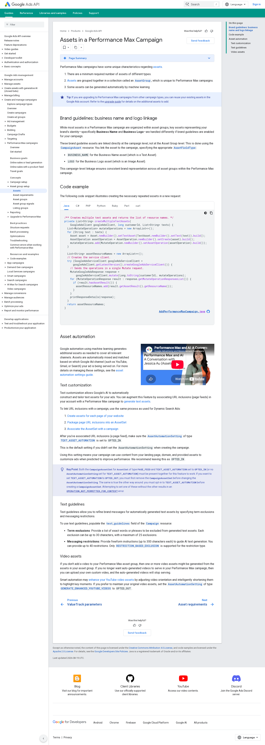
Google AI (181, 722)
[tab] (66, 205)
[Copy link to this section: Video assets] (85, 556)
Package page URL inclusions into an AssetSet (96, 422)
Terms (56, 737)
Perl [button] (126, 205)
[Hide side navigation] (43, 738)
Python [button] (101, 205)
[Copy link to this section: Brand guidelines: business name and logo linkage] (160, 118)
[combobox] (202, 4)
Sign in (257, 4)
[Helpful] (206, 31)
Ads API (32, 4)
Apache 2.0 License (63, 651)
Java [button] (66, 205)
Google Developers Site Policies (111, 651)
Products (75, 31)
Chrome (114, 722)
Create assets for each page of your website (95, 416)
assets (157, 67)
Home (63, 31)
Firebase (131, 722)
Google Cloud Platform (156, 722)
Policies (77, 13)
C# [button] (77, 205)
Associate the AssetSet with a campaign (92, 429)
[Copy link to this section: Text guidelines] (88, 504)
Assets (71, 80)
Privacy (68, 737)
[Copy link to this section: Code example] (92, 187)
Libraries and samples (52, 13)
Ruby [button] (115, 205)
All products (200, 722)
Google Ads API (93, 31)
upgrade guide (113, 101)
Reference (26, 13)
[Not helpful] (211, 31)
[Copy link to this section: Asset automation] (98, 337)
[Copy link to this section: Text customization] (95, 385)
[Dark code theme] (205, 213)
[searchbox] (24, 24)
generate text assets (137, 401)
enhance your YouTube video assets (111, 579)
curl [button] (138, 205)
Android (97, 722)
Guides (8, 13)
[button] (23, 49)
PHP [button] (88, 205)
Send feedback (200, 40)
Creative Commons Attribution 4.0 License (150, 647)
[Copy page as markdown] (75, 47)
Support (94, 13)
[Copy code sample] (211, 213)
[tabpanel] (137, 267)
